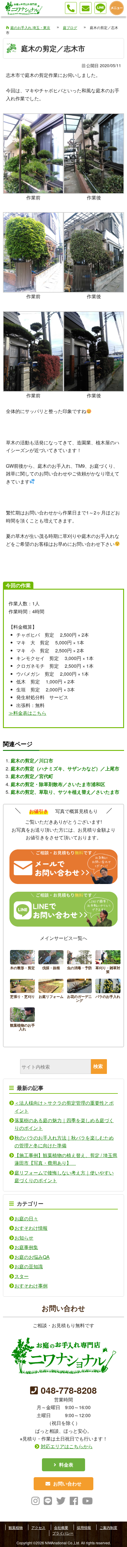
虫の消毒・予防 (79, 963)
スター (21, 1276)
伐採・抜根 (51, 963)
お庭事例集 (26, 1247)
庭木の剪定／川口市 (32, 760)
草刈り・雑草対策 (108, 963)
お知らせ (23, 1237)
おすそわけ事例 (31, 1285)
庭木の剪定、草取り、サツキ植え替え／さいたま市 (65, 791)
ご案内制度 (108, 1527)
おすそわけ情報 (31, 1228)
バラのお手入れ (108, 991)
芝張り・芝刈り (22, 991)
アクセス (38, 1527)
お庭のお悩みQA (32, 1257)
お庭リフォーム (51, 991)
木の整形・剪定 (22, 963)
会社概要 (61, 1527)
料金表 (66, 1464)
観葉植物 (16, 1527)
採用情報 (84, 1527)
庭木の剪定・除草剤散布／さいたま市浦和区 (58, 784)
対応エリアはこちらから (67, 1446)
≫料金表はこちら (27, 712)
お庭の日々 (26, 1218)
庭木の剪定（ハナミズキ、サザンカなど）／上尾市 (65, 768)
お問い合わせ (67, 1483)
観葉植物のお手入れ (22, 1020)
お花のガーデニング (79, 991)
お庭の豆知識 (28, 1266)
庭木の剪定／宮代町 (32, 776)
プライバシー (63, 1532)
